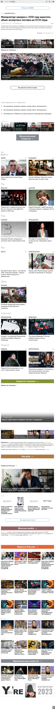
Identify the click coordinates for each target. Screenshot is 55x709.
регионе (33, 449)
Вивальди (32, 317)
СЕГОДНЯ (12, 535)
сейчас (26, 447)
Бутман (4, 285)
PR (2, 13)
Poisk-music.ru (4, 38)
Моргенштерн (34, 252)
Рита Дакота (33, 220)
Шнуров (32, 188)
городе (27, 449)
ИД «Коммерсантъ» (17, 23)
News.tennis (4, 599)
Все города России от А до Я (27, 520)
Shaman (4, 220)
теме (19, 449)
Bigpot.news (4, 579)
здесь (48, 449)
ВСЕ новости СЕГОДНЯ (27, 8)
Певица (4, 349)
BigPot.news (4, 444)
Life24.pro (46, 442)
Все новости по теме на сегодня (27, 88)
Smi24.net (3, 639)
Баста (3, 252)
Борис (3, 158)
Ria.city (2, 495)
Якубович (32, 158)
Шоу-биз (3, 532)
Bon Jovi (4, 188)
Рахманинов (6, 317)
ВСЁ (42, 533)
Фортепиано (34, 349)
